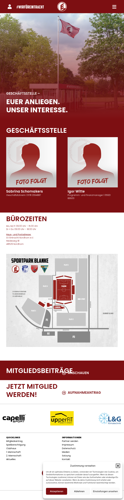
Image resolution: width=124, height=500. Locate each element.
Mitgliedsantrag (14, 441)
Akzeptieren (56, 491)
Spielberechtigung (15, 444)
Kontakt (66, 459)
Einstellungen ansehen (105, 491)
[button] (117, 465)
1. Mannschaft (13, 452)
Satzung (66, 455)
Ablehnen (79, 491)
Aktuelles (11, 459)
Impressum (68, 444)
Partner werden (70, 441)
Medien (66, 452)
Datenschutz (69, 448)
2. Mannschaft (13, 455)
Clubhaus (11, 448)
